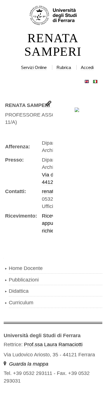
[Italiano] (95, 80)
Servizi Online (34, 67)
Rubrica (64, 67)
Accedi (87, 67)
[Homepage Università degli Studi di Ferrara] (53, 16)
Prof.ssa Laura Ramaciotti (53, 344)
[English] (87, 80)
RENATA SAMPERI (52, 45)
